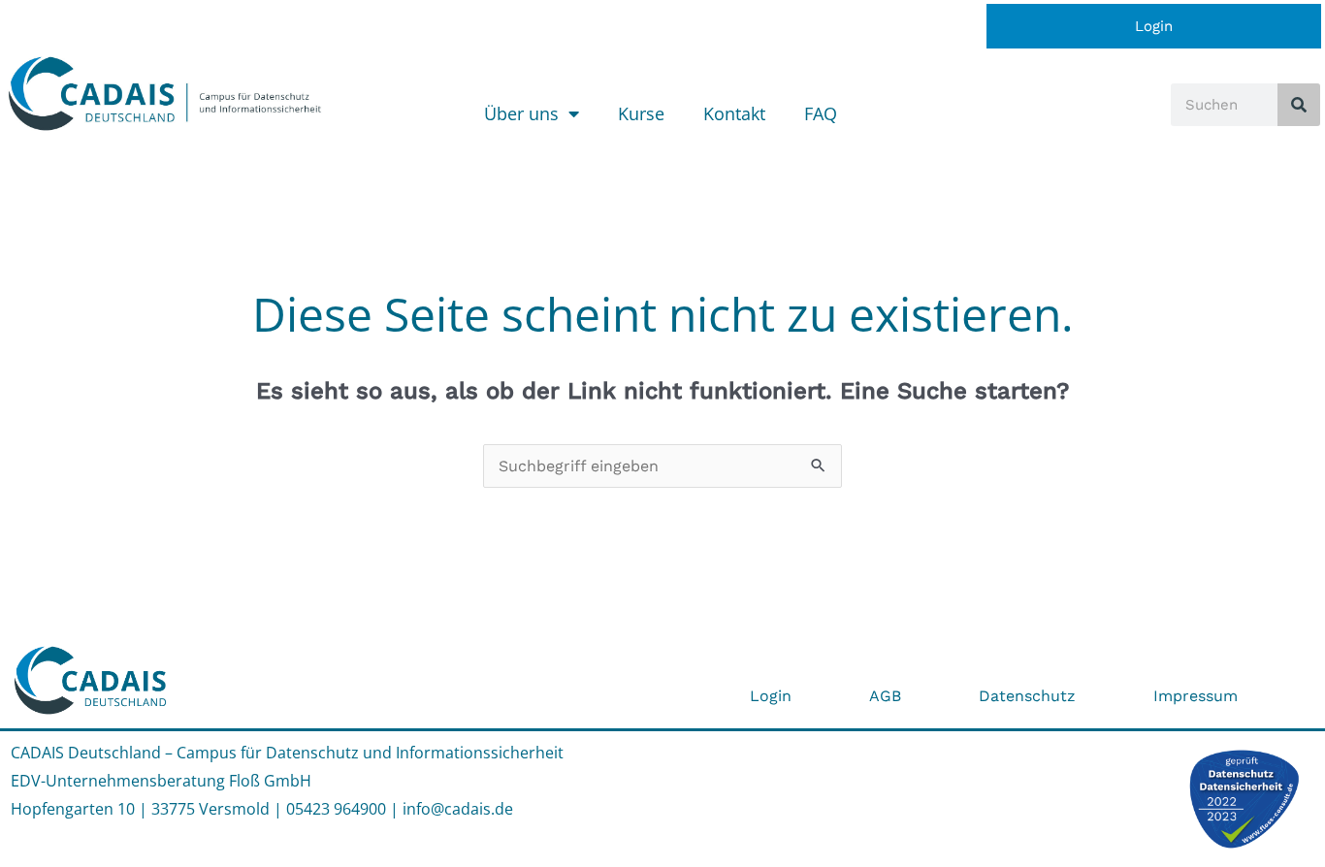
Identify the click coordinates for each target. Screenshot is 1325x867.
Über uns (521, 113)
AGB (885, 696)
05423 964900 (336, 808)
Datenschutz (1027, 696)
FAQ (820, 113)
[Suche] (1298, 104)
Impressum (1195, 696)
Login (1154, 26)
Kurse (641, 113)
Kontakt (734, 113)
